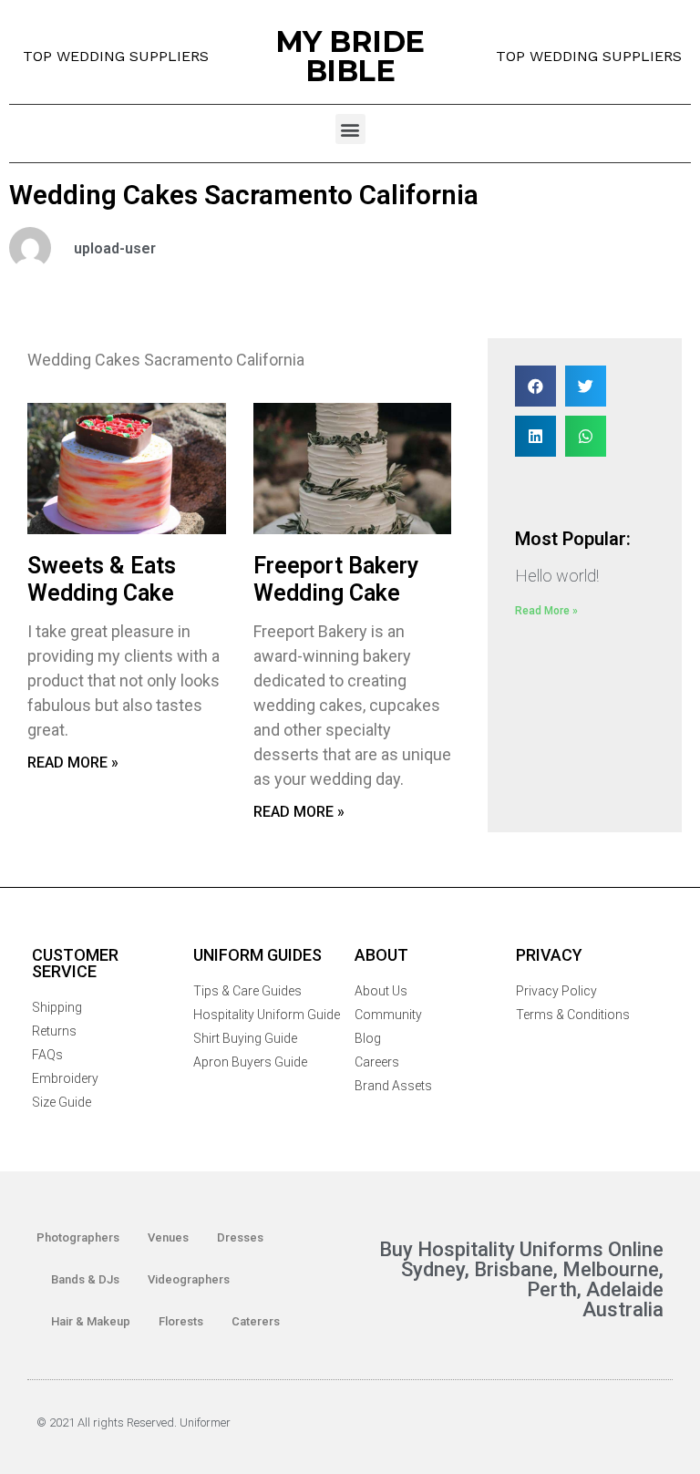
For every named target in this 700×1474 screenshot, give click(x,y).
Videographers (189, 1279)
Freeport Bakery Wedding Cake (335, 579)
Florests (181, 1321)
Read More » (72, 762)
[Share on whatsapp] (585, 436)
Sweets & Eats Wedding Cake (101, 579)
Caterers (256, 1321)
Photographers (77, 1237)
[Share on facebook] (535, 386)
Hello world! (557, 575)
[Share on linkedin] (535, 436)
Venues (168, 1237)
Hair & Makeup (90, 1321)
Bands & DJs (85, 1279)
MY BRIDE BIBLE (350, 56)
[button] (350, 129)
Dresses (240, 1237)
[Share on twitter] (585, 386)
